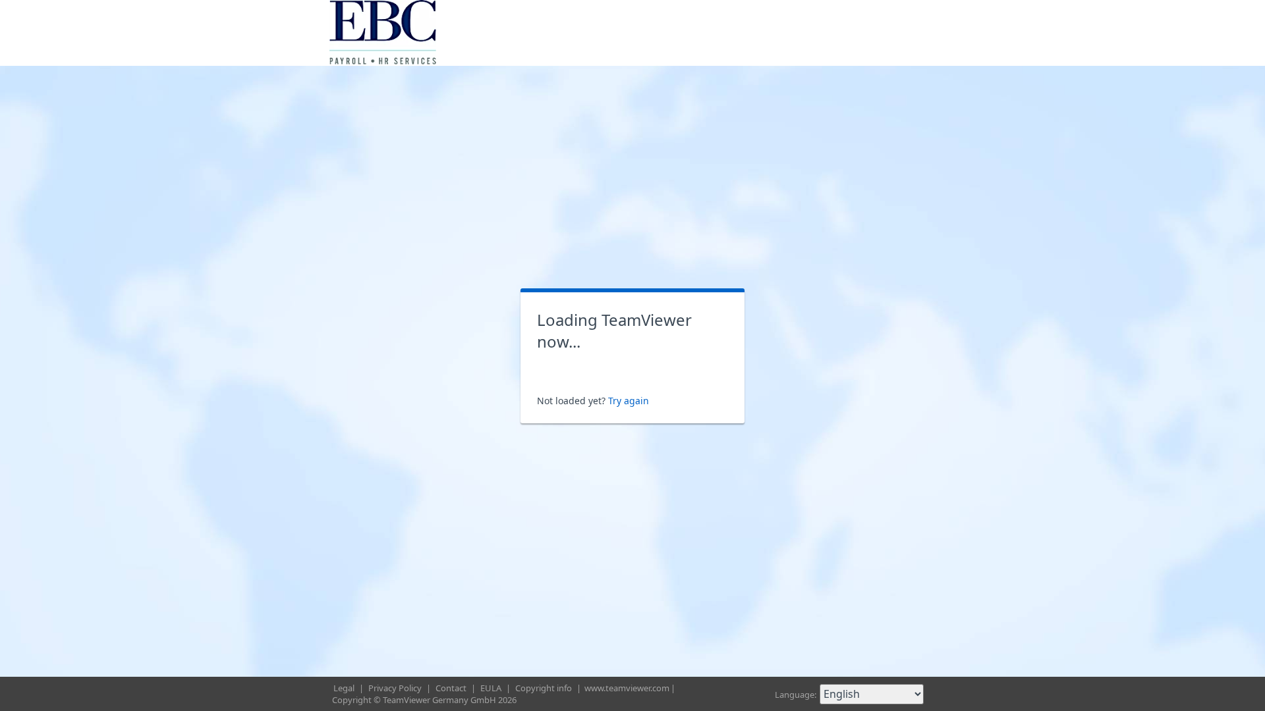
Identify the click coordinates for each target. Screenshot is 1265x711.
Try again (628, 400)
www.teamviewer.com (626, 688)
